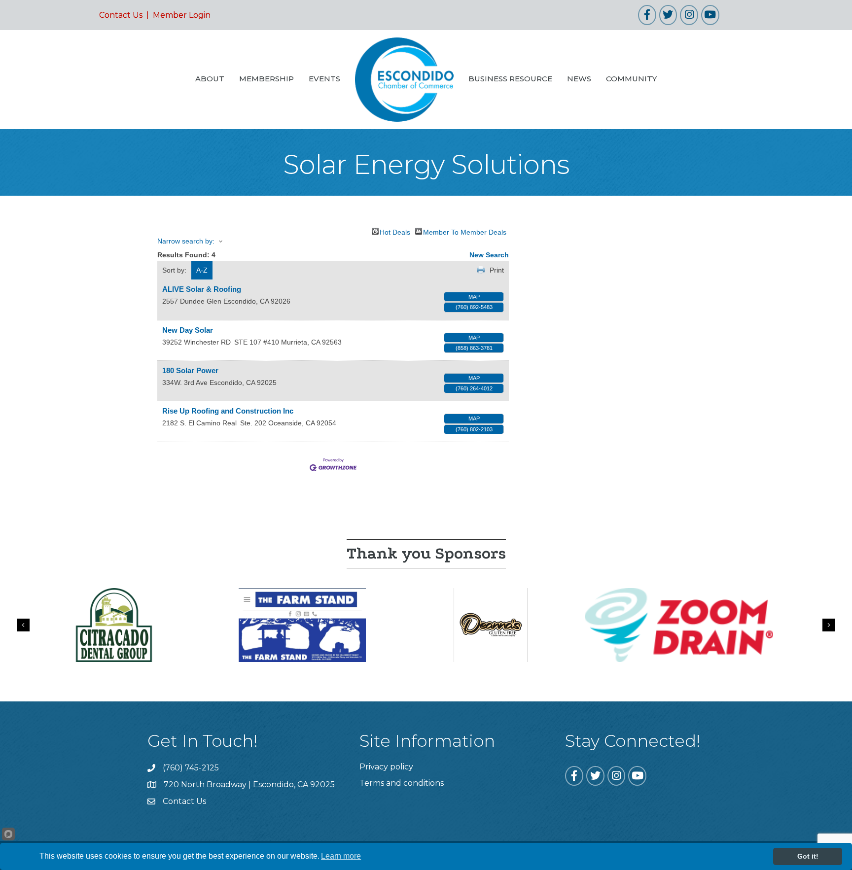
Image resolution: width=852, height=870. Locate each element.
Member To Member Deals (464, 231)
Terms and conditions (401, 783)
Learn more (341, 856)
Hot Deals (395, 231)
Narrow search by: (185, 241)
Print (497, 270)
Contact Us (120, 15)
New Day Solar (187, 330)
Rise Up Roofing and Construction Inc (227, 411)
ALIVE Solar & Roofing (201, 289)
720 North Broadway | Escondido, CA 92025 (249, 784)
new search (489, 255)
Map (474, 297)
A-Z (202, 270)
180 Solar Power (190, 370)
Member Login (182, 15)
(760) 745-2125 (191, 767)
